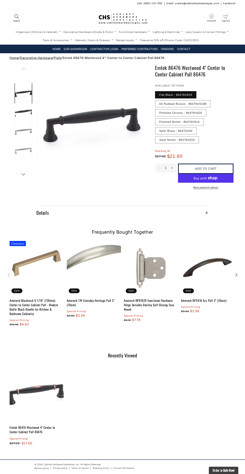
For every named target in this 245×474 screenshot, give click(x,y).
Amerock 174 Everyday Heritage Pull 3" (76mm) (91, 302)
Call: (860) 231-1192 (150, 3)
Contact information (124, 468)
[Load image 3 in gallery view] (23, 130)
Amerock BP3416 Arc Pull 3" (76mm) (204, 300)
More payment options (205, 187)
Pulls (57, 58)
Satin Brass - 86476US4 (176, 130)
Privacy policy (60, 468)
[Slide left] (23, 69)
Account (211, 18)
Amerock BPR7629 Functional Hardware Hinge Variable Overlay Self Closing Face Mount (149, 304)
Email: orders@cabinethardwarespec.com (193, 3)
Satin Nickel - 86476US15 (177, 139)
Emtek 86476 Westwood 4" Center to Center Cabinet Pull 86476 (32, 429)
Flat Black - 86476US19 (175, 94)
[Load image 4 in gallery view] (23, 149)
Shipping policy (101, 468)
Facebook (229, 3)
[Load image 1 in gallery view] (23, 92)
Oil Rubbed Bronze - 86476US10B (183, 103)
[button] (16, 18)
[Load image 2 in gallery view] (23, 111)
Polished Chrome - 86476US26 (180, 112)
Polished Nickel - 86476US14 (179, 121)
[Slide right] (23, 174)
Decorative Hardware (36, 58)
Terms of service (80, 468)
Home (14, 58)
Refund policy (41, 468)
